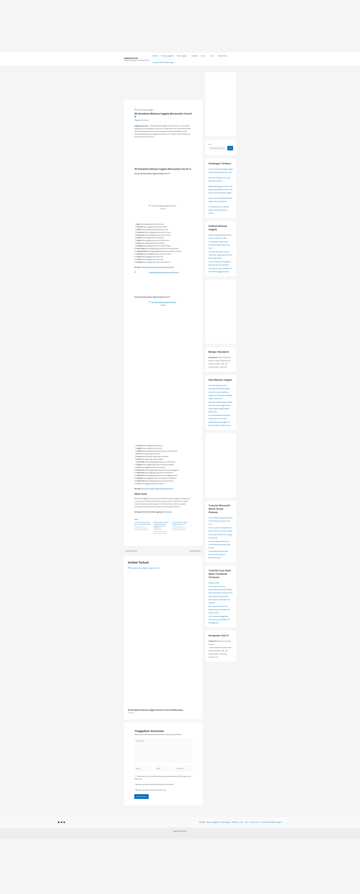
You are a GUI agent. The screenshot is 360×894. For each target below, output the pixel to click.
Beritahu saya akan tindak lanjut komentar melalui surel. (155, 784)
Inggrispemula (131, 58)
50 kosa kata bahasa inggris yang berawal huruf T (158, 489)
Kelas (203, 56)
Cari (209, 144)
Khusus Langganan (167, 56)
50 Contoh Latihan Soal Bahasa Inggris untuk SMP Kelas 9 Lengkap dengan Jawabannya (220, 395)
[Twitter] (61, 822)
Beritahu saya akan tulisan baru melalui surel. (151, 790)
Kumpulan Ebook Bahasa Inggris (163, 62)
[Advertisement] (56, 13)
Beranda (155, 56)
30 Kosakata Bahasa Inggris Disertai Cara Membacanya (155, 710)
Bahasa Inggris (181, 56)
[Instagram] (64, 822)
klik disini (168, 512)
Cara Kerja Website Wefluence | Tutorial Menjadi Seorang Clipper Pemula (219, 544)
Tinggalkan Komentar (141, 120)
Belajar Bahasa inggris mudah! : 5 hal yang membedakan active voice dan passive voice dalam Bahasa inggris (220, 189)
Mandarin (195, 56)
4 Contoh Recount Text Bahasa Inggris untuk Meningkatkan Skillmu (218, 210)
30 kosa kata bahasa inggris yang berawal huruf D (158, 267)
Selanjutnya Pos (196, 551)
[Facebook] (58, 822)
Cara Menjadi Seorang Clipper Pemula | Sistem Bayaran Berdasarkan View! (218, 554)
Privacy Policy (222, 56)
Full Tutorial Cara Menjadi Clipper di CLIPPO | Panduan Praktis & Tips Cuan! (220, 521)
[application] (187, 56)
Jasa (211, 56)
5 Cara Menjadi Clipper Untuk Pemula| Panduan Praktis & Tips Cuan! (219, 245)
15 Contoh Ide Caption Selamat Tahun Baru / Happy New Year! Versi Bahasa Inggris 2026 (220, 255)
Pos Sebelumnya (130, 551)
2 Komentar (131, 712)
